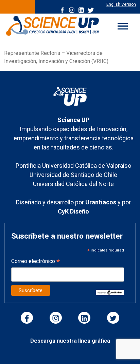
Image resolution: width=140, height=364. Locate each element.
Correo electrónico (35, 261)
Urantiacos (101, 202)
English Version (121, 4)
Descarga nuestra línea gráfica (70, 341)
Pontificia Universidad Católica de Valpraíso (73, 165)
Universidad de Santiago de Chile (73, 174)
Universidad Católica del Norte (73, 183)
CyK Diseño (73, 211)
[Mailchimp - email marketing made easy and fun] (110, 292)
